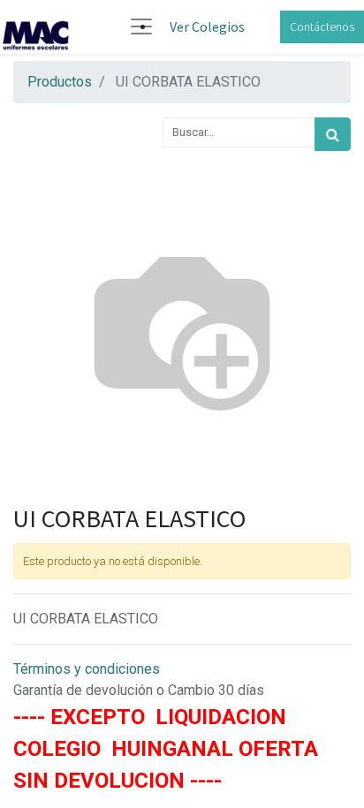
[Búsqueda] (333, 134)
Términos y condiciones (86, 669)
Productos (59, 81)
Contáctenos (322, 26)
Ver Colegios (207, 26)
